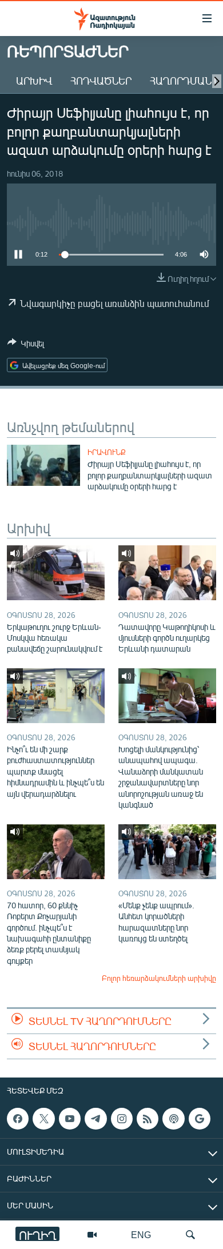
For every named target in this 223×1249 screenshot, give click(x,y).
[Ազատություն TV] (92, 1234)
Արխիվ (34, 80)
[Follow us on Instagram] (122, 1119)
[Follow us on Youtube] (70, 1119)
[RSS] (147, 1119)
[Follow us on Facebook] (18, 1119)
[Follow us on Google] (199, 1119)
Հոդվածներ (101, 80)
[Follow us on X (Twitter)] (43, 1119)
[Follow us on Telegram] (95, 1119)
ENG (141, 1234)
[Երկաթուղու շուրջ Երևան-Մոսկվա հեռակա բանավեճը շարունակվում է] (56, 572)
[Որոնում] (190, 1234)
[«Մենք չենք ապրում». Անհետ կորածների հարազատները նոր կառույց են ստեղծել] (167, 851)
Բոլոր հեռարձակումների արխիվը (159, 978)
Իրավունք (106, 452)
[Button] (25, 345)
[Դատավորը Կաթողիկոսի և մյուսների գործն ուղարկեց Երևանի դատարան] (167, 572)
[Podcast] (173, 1119)
